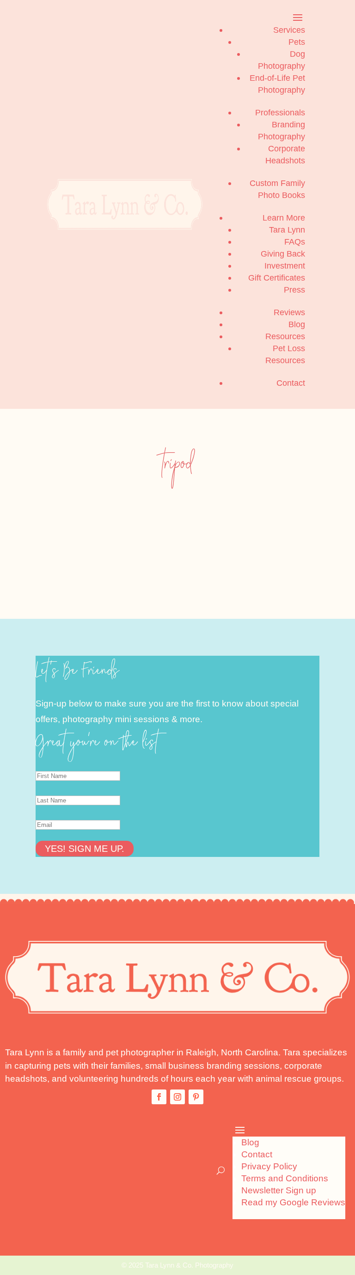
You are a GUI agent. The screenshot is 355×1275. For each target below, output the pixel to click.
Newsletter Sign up (278, 1190)
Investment (284, 265)
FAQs (294, 241)
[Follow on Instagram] (177, 1096)
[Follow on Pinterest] (196, 1096)
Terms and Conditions (284, 1178)
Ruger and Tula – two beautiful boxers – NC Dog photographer (115, 522)
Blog (296, 324)
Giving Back (283, 253)
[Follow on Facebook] (159, 1096)
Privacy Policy (269, 1166)
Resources (285, 336)
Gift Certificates (276, 277)
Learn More (284, 217)
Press (294, 289)
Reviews (289, 312)
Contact (290, 383)
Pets (296, 42)
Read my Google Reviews (293, 1202)
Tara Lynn (287, 229)
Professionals (280, 112)
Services (289, 30)
